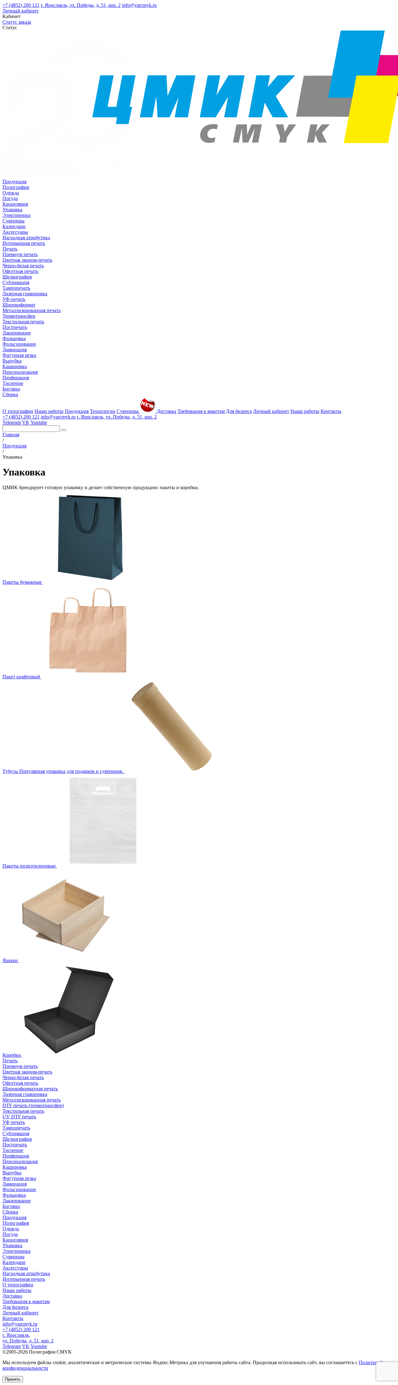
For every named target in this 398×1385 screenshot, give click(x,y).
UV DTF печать (19, 1116)
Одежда (10, 192)
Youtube (38, 422)
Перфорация (15, 377)
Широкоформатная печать (30, 1088)
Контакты (331, 411)
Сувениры (13, 220)
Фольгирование (19, 344)
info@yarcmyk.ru (139, 5)
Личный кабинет (20, 10)
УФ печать (13, 1122)
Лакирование (16, 332)
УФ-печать (13, 299)
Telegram (11, 422)
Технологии (102, 411)
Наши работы (49, 411)
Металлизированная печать (31, 310)
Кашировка (14, 366)
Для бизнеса (239, 411)
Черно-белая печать (23, 265)
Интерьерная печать (23, 243)
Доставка (166, 411)
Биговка (11, 388)
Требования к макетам (201, 411)
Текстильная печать (23, 321)
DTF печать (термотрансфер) (33, 1105)
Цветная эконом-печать (27, 260)
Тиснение (12, 383)
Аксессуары (15, 232)
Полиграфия (15, 187)
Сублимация (15, 282)
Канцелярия (15, 204)
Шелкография (17, 276)
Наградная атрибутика (26, 237)
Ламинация (14, 349)
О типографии (17, 411)
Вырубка (11, 360)
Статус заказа (16, 22)
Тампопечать (16, 288)
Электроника (16, 215)
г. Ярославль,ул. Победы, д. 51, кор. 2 (27, 1337)
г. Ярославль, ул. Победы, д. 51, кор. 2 (81, 5)
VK (26, 422)
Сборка (10, 394)
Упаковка (12, 209)
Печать (9, 248)
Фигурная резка (19, 355)
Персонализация (20, 372)
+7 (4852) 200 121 (20, 5)
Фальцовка (14, 338)
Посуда (10, 198)
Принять (13, 1379)
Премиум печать (20, 254)
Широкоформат (18, 304)
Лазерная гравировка (24, 293)
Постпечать (14, 327)
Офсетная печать (20, 271)
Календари (13, 226)
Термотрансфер (18, 316)
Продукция (14, 181)
